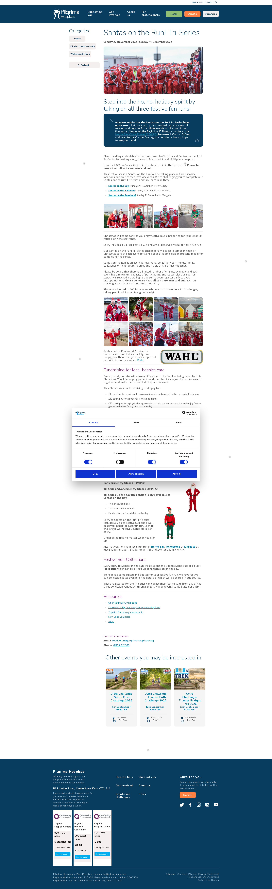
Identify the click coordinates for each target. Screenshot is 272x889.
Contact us (197, 2)
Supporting (95, 13)
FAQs (111, 621)
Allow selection (136, 474)
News (209, 2)
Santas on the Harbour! (121, 190)
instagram (199, 805)
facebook (190, 805)
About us (145, 785)
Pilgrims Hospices (66, 13)
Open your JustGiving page (122, 602)
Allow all (177, 474)
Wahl (140, 360)
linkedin (207, 805)
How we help (124, 777)
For (151, 13)
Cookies (181, 874)
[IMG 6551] (116, 215)
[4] (141, 309)
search (216, 2)
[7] (190, 309)
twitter (182, 805)
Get (114, 13)
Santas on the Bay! (118, 185)
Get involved (124, 785)
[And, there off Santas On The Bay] (190, 333)
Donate (192, 14)
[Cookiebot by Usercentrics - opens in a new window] (184, 413)
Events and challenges (123, 795)
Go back (85, 65)
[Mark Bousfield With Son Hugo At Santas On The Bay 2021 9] (166, 333)
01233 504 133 (62, 799)
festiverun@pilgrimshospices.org (133, 640)
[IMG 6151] (190, 215)
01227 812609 (121, 645)
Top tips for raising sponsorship (125, 612)
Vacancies (211, 14)
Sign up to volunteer (119, 616)
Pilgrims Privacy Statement (203, 874)
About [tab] (178, 422)
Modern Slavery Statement (203, 876)
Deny (95, 474)
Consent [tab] (93, 422)
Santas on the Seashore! (122, 195)
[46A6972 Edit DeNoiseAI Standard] (166, 309)
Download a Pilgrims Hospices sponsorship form (134, 607)
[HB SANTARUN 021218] (141, 333)
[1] (166, 215)
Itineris (215, 879)
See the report (62, 854)
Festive (77, 38)
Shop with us (147, 777)
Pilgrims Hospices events (82, 46)
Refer (174, 14)
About (131, 13)
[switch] (120, 462)
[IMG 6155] (141, 215)
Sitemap (170, 874)
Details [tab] (136, 422)
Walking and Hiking (80, 54)
